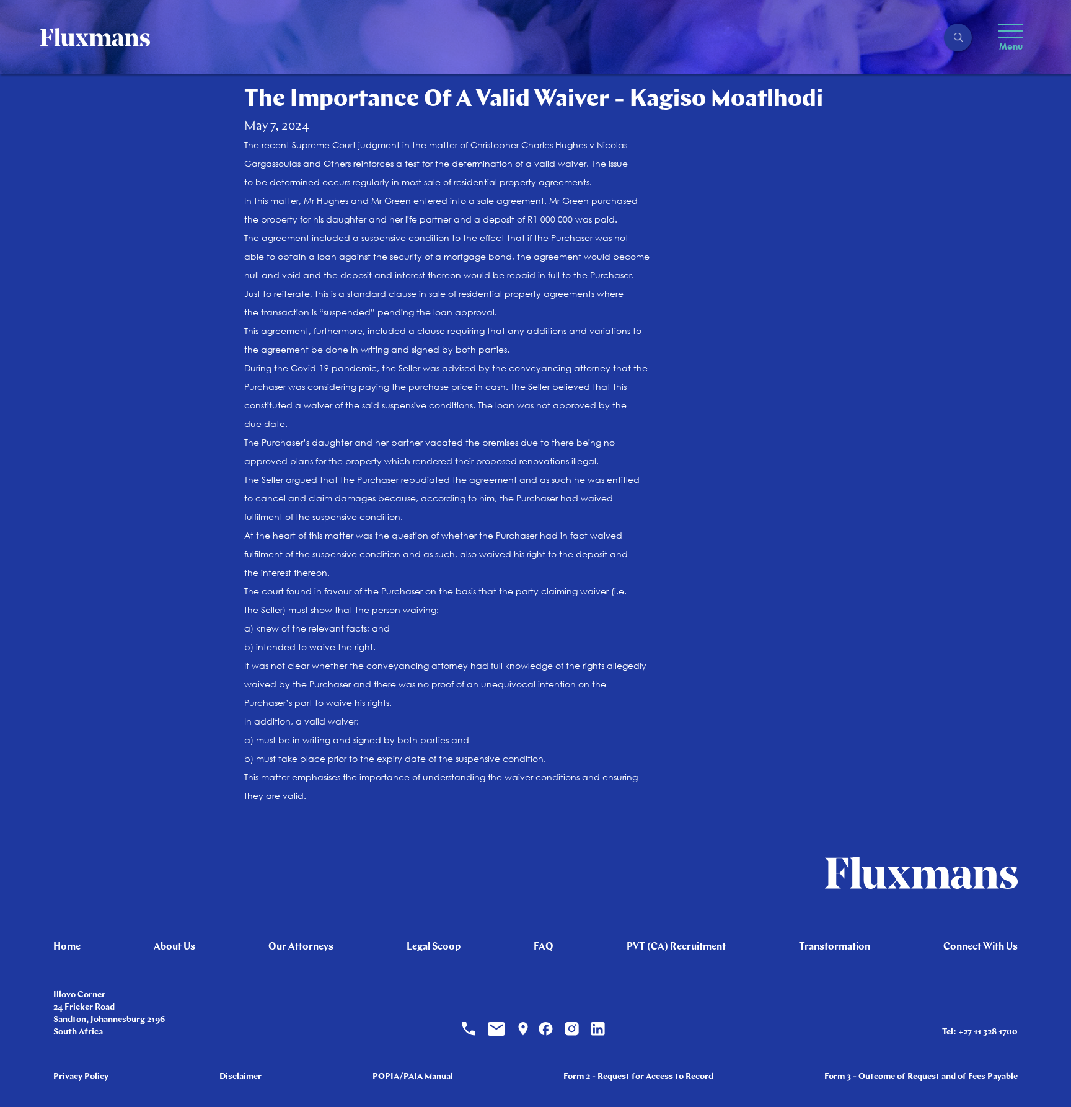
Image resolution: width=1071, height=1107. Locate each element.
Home (67, 947)
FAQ (543, 947)
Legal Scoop (434, 947)
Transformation (834, 947)
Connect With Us (980, 947)
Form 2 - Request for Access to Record (638, 1077)
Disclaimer (240, 1077)
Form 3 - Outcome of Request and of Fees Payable (921, 1077)
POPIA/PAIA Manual (412, 1077)
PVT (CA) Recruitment (676, 947)
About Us (174, 947)
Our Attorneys (300, 947)
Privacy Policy (80, 1077)
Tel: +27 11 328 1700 (979, 1032)
